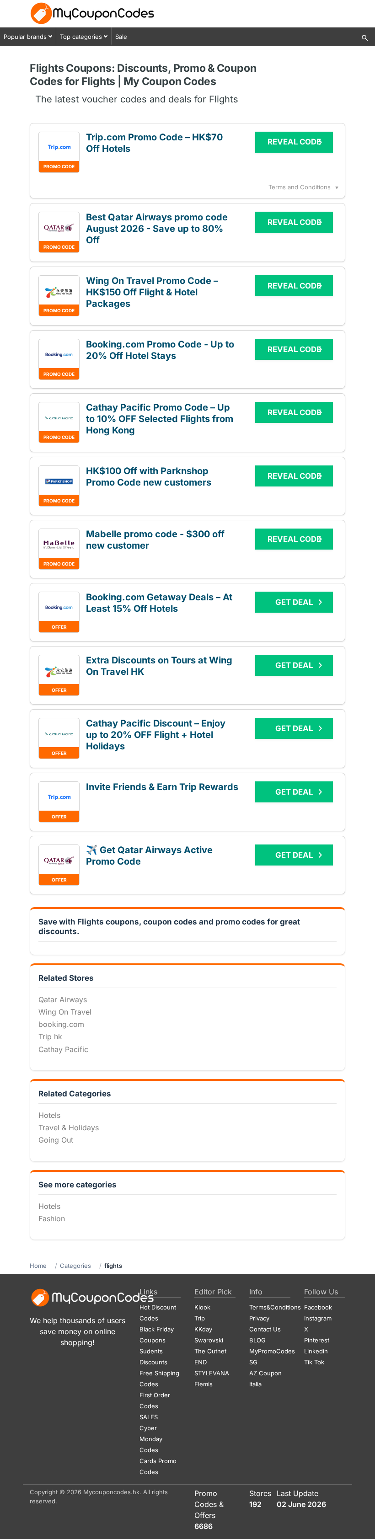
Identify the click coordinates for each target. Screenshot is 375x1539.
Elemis (203, 1384)
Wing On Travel (64, 1011)
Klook (202, 1307)
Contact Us (265, 1329)
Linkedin (316, 1351)
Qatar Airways (62, 999)
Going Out (55, 1139)
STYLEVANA (211, 1373)
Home (38, 1265)
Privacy (259, 1318)
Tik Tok (314, 1362)
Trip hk (50, 1036)
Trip (199, 1318)
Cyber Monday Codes (150, 1439)
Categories (75, 1265)
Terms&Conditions (275, 1307)
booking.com (61, 1024)
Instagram (318, 1318)
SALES (148, 1417)
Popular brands (25, 36)
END (200, 1362)
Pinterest (316, 1340)
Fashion (51, 1218)
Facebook (318, 1307)
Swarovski (208, 1340)
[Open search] (365, 37)
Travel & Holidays (68, 1127)
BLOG (257, 1340)
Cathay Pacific (63, 1049)
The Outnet (210, 1351)
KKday (203, 1329)
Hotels (49, 1115)
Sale (121, 36)
